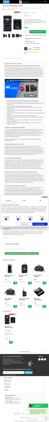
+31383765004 (15, 401)
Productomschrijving (7, 58)
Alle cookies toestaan (40, 224)
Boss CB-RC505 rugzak (23, 276)
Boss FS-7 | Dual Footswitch (9, 276)
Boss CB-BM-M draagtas (37, 276)
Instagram (42, 359)
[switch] (18, 219)
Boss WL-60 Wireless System (9, 327)
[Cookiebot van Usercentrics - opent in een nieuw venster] (42, 197)
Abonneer (29, 372)
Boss (6, 8)
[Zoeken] (39, 2)
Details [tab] (24, 200)
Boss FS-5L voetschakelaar (38, 299)
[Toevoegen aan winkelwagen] (11, 342)
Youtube (45, 359)
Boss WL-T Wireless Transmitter (24, 299)
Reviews (20, 58)
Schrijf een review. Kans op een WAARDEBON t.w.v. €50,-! (30, 8)
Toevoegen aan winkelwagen (15, 283)
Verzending (15, 58)
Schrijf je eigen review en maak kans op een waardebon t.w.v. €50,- (21, 253)
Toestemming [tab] (8, 200)
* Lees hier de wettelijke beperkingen (9, 374)
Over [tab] (40, 200)
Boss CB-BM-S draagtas (8, 299)
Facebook (39, 359)
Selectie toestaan (24, 224)
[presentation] (20, 22)
